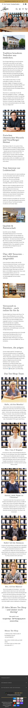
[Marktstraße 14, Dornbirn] (14, 650)
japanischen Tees (18, 271)
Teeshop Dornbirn (15, 4)
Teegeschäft (5, 677)
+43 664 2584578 (9, 637)
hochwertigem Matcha (8, 272)
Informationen (6, 682)
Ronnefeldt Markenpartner (9, 233)
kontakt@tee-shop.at (10, 635)
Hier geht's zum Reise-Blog (16, 368)
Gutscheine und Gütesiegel (10, 687)
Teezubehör (6, 242)
